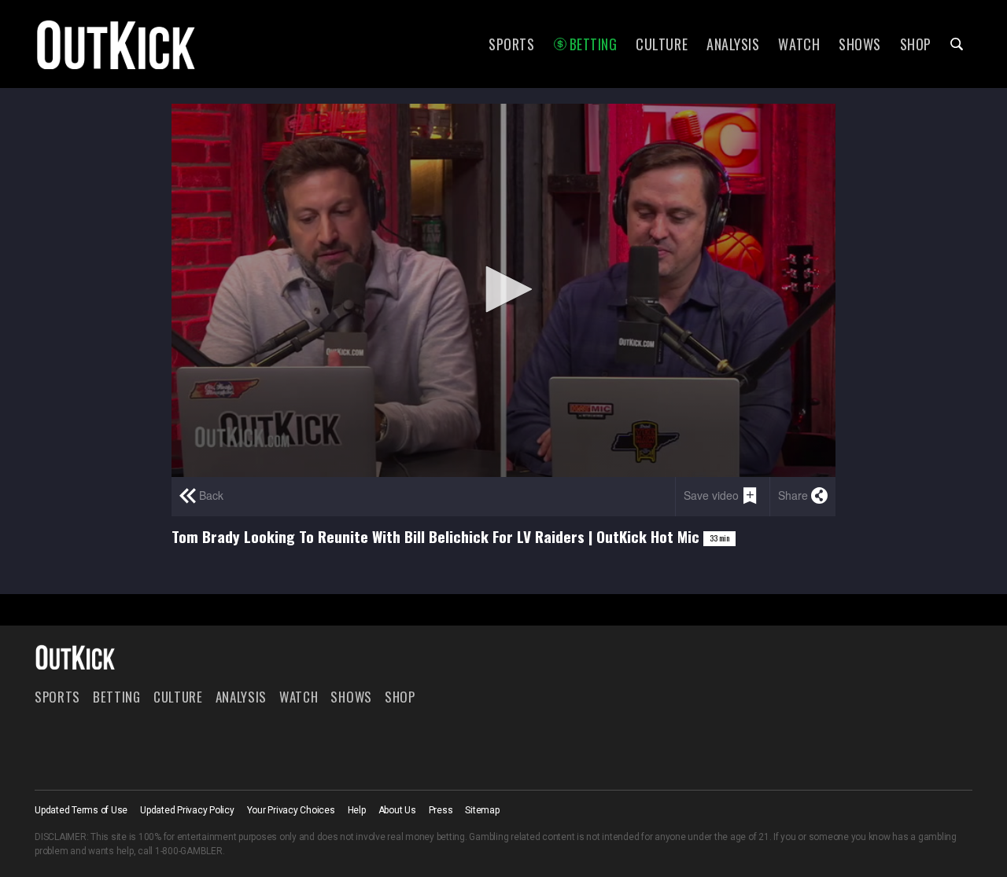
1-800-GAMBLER (189, 851)
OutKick (116, 44)
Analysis (732, 44)
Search (956, 44)
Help (357, 810)
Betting (594, 44)
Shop (915, 44)
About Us (397, 810)
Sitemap (482, 810)
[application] (503, 290)
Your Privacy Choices (291, 810)
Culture (662, 44)
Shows (860, 44)
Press (441, 810)
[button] (503, 289)
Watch (799, 44)
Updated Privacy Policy (187, 810)
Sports (511, 44)
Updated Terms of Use (81, 810)
